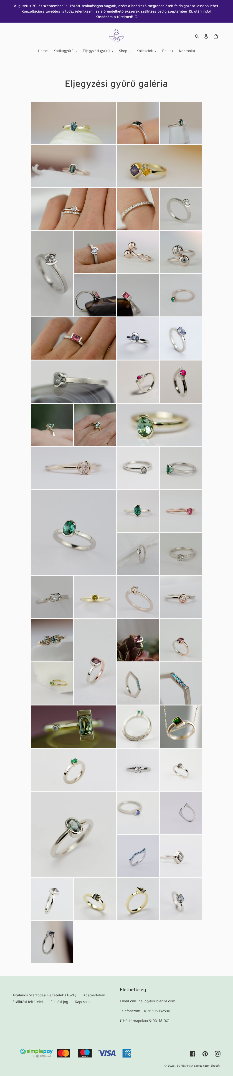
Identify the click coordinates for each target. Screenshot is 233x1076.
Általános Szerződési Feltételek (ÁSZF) (44, 995)
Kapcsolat (83, 1002)
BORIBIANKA (185, 1065)
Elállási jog (59, 1002)
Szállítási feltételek (28, 1002)
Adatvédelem (94, 995)
